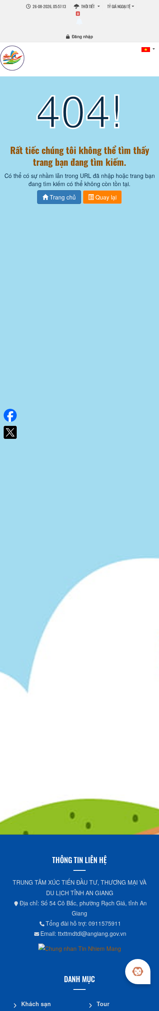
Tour (103, 1004)
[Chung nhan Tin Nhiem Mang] (79, 948)
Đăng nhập (82, 36)
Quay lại (105, 197)
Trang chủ (62, 197)
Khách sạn (36, 1004)
